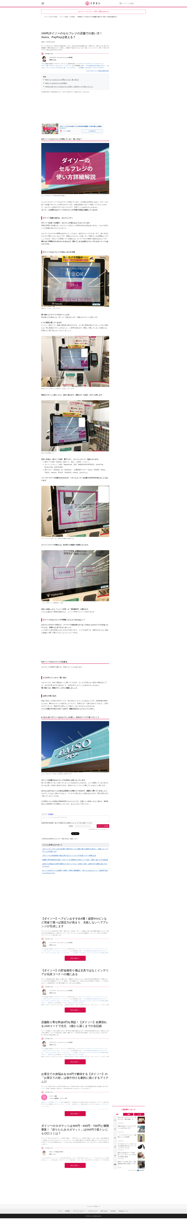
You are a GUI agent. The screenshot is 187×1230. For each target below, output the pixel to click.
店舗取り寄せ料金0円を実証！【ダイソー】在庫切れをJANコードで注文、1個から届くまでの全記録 (75, 860)
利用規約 (67, 1211)
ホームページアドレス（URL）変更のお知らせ (93, 11)
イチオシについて (92, 1211)
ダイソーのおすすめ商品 (51, 16)
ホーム (60, 1211)
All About (113, 1211)
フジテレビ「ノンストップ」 (64, 65)
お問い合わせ (104, 1211)
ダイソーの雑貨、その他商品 (67, 16)
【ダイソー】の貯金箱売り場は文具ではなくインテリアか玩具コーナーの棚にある (69, 855)
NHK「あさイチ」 (51, 65)
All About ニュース (123, 1211)
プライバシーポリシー (79, 1211)
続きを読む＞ (75, 958)
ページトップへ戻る (92, 1206)
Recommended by (132, 1170)
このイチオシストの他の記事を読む (97, 71)
